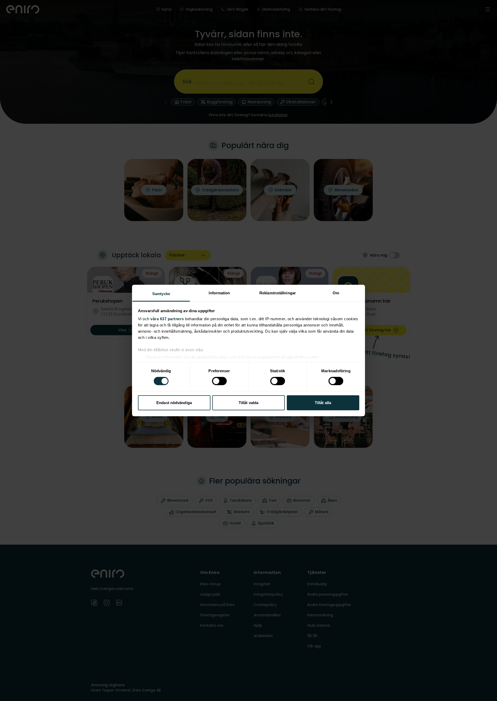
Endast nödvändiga (174, 402)
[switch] (219, 381)
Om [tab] (336, 293)
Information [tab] (219, 293)
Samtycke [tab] (161, 293)
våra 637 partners (167, 319)
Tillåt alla (323, 402)
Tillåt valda (248, 402)
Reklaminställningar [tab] (277, 293)
